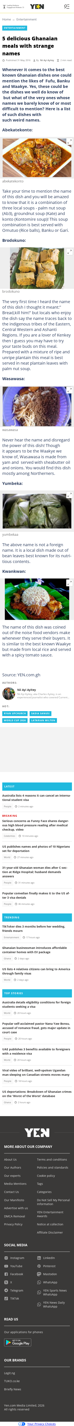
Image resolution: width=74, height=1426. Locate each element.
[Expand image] (69, 141)
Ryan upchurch (15, 713)
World (7, 857)
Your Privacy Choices (41, 1424)
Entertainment (26, 19)
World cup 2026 (15, 720)
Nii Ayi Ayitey (47, 60)
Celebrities (9, 836)
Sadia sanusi (40, 713)
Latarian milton (43, 720)
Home (6, 19)
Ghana (7, 958)
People (7, 806)
